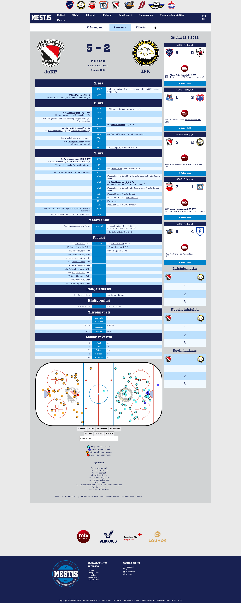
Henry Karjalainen (177, 211)
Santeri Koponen (79, 144)
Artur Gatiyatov (83, 121)
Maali (82, 429)
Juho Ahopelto (74, 226)
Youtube (129, 574)
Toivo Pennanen (62, 214)
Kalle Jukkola (154, 176)
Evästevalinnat (149, 600)
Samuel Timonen (118, 134)
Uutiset (61, 15)
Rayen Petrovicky (55, 130)
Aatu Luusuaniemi (72, 159)
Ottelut (75, 15)
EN (203, 19)
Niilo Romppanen (57, 97)
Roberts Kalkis (117, 109)
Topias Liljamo (176, 77)
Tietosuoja (120, 600)
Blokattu (116, 429)
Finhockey (92, 575)
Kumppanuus (146, 15)
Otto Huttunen (117, 182)
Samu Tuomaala (195, 211)
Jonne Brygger (73, 113)
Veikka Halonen (118, 124)
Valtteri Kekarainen (79, 130)
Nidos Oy (178, 600)
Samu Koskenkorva (193, 77)
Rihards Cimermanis (193, 120)
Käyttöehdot (108, 600)
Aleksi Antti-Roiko (178, 75)
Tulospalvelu (93, 572)
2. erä (100, 433)
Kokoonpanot (95, 27)
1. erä (89, 433)
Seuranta (120, 27)
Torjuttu (103, 429)
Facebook (130, 567)
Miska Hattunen (54, 208)
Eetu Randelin (133, 176)
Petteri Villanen (73, 128)
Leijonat (91, 570)
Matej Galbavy (75, 141)
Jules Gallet (117, 169)
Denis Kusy (81, 115)
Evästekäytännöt (134, 600)
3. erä (110, 433)
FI (203, 16)
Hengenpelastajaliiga (172, 15)
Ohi (92, 429)
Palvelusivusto (94, 577)
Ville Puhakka (70, 138)
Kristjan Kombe (79, 97)
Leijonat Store (94, 580)
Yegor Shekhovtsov (178, 209)
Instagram (130, 572)
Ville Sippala (115, 147)
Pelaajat (107, 15)
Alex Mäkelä (188, 254)
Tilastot (141, 27)
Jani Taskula (78, 95)
